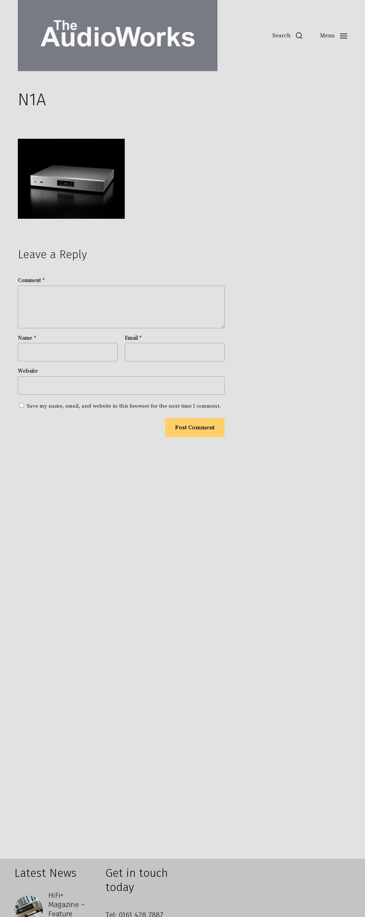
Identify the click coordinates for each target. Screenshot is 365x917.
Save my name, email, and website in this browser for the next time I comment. (124, 406)
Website (28, 371)
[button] (287, 36)
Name (27, 338)
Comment (31, 281)
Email (133, 338)
